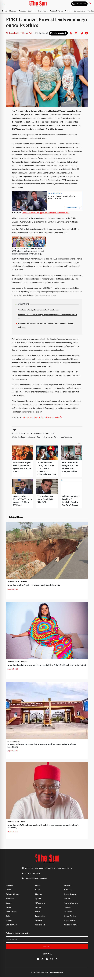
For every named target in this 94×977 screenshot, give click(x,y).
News (23, 821)
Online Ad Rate (70, 916)
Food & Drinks (11, 912)
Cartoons (68, 890)
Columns (22, 11)
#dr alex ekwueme (33, 433)
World (37, 912)
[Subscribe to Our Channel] (47, 958)
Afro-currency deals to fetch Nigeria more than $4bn (43, 417)
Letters (9, 920)
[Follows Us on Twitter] (76, 33)
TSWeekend (40, 903)
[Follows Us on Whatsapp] (81, 33)
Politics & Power (56, 11)
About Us (68, 912)
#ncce (56, 437)
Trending (67, 907)
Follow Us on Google (81, 3)
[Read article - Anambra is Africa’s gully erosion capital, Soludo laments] (47, 550)
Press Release (70, 894)
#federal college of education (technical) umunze (32, 437)
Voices (38, 907)
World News (40, 925)
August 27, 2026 (12, 589)
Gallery (9, 916)
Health (37, 890)
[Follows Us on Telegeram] (86, 33)
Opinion (68, 11)
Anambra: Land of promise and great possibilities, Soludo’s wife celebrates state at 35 (46, 665)
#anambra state (18, 433)
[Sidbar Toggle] (3, 4)
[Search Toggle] (90, 3)
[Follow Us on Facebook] (38, 958)
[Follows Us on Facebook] (71, 33)
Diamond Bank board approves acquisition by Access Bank (45, 213)
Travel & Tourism (71, 903)
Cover (8, 890)
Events (38, 885)
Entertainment (79, 11)
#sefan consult (67, 437)
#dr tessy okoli (48, 433)
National (12, 11)
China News (42, 11)
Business (31, 11)
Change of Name (71, 925)
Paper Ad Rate (70, 920)
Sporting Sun (40, 916)
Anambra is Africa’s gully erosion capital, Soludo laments (38, 310)
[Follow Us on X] (42, 958)
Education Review (13, 741)
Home (4, 11)
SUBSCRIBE (47, 946)
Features (67, 885)
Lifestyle (38, 894)
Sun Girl (67, 898)
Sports (8, 903)
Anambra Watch (13, 581)
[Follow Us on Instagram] (56, 958)
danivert (44, 33)
